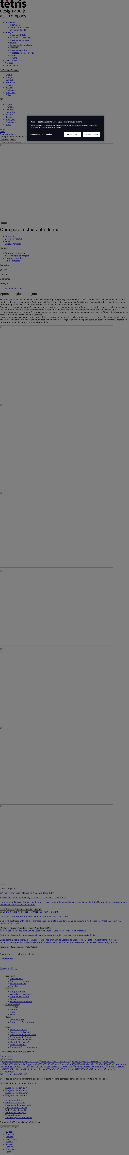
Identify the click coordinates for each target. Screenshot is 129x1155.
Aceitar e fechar (92, 134)
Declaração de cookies (53, 127)
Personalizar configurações (41, 134)
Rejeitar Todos (72, 134)
